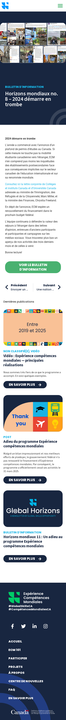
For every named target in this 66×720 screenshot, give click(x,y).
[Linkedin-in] (34, 626)
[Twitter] (23, 626)
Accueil (15, 641)
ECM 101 (14, 650)
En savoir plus (20, 698)
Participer (17, 658)
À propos (16, 673)
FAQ (11, 689)
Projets (15, 667)
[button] (60, 6)
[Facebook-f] (12, 626)
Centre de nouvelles (25, 681)
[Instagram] (45, 626)
